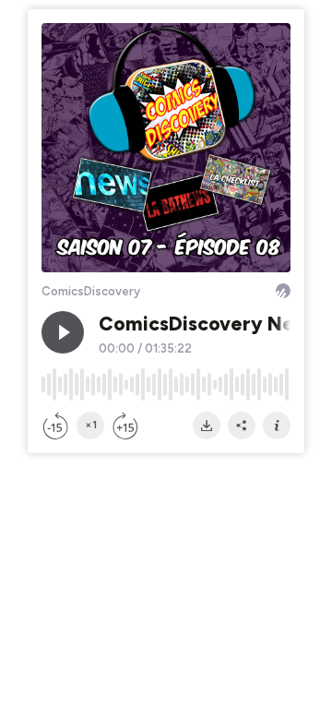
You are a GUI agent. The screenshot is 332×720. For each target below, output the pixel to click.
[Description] (276, 425)
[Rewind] (55, 425)
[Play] (63, 332)
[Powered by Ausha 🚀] (283, 290)
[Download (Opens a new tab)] (206, 425)
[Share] (241, 425)
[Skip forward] (125, 425)
